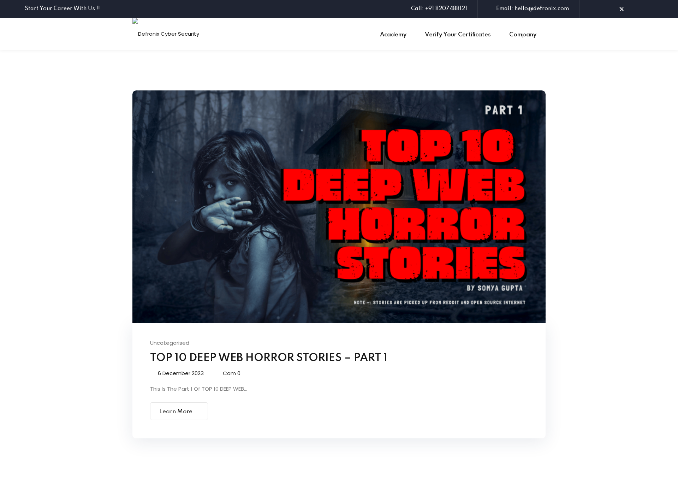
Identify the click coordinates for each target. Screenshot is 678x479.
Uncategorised (169, 343)
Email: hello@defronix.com (532, 9)
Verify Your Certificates (458, 35)
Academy (393, 35)
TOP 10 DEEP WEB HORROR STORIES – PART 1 (268, 358)
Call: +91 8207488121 (439, 9)
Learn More (175, 412)
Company (522, 35)
